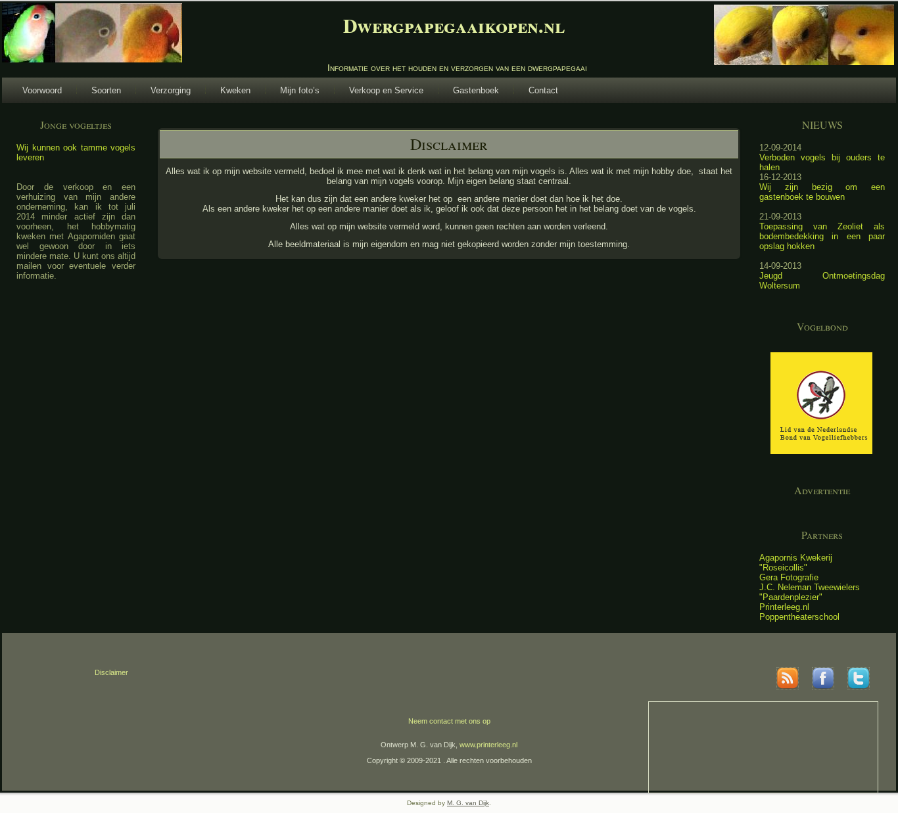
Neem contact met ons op (449, 721)
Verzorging (171, 90)
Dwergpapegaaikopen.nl (454, 25)
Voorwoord (42, 90)
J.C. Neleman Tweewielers (809, 587)
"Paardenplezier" (790, 597)
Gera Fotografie (788, 577)
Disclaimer (111, 672)
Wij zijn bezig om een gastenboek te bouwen (822, 192)
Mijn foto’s (299, 90)
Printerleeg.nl (784, 607)
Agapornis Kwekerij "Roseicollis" (795, 562)
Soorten (106, 90)
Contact (543, 90)
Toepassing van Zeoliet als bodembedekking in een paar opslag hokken (822, 236)
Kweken (235, 90)
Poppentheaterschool (799, 617)
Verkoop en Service (386, 90)
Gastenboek (476, 90)
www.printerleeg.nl (488, 745)
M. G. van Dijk (468, 802)
